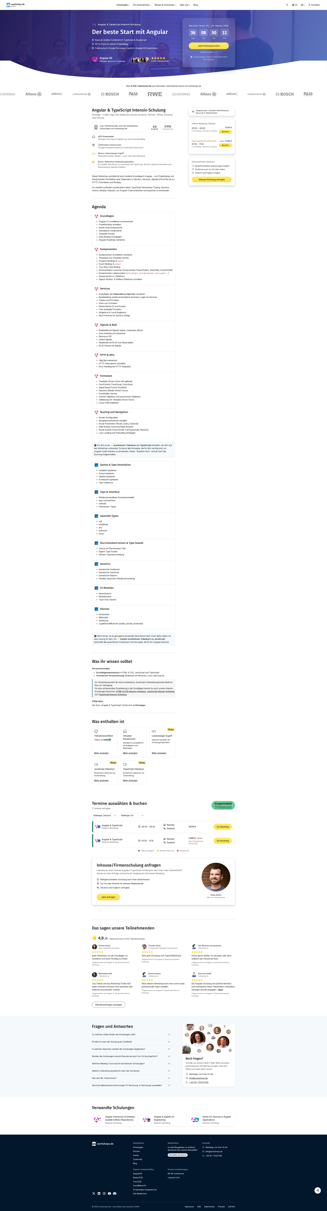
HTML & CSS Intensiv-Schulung (131, 691)
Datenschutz (209, 1207)
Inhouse (136, 1151)
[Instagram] (104, 1193)
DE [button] (296, 5)
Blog (196, 5)
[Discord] (114, 1193)
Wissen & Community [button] (164, 5)
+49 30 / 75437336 (198, 1082)
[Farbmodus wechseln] (303, 5)
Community (137, 1159)
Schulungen (138, 1147)
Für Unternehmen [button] (141, 5)
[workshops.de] (15, 4)
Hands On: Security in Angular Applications (217, 1119)
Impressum (189, 1207)
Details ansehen (207, 52)
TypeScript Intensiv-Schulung (112, 694)
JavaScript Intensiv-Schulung (161, 691)
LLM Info (231, 1207)
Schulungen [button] (122, 5)
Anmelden (315, 5)
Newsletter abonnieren (177, 1155)
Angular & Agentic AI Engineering (164, 1119)
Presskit (221, 1207)
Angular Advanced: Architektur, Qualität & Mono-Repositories (120, 1119)
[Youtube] (109, 1193)
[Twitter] (94, 1193)
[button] (287, 5)
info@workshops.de (198, 1078)
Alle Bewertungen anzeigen (108, 1004)
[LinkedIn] (99, 1193)
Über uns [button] (184, 5)
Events (136, 1155)
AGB (199, 1207)
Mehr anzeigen (101, 753)
